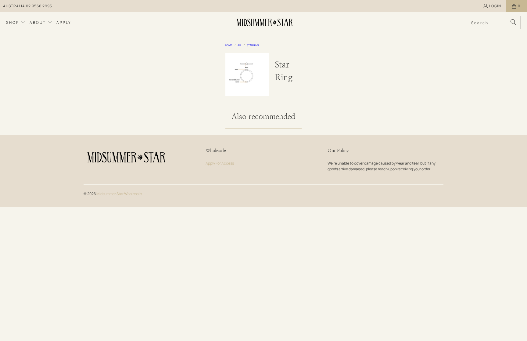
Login (495, 6)
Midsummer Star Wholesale (119, 193)
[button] (16, 22)
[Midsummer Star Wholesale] (265, 22)
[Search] (513, 22)
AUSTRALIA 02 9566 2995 (27, 6)
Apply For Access (220, 163)
